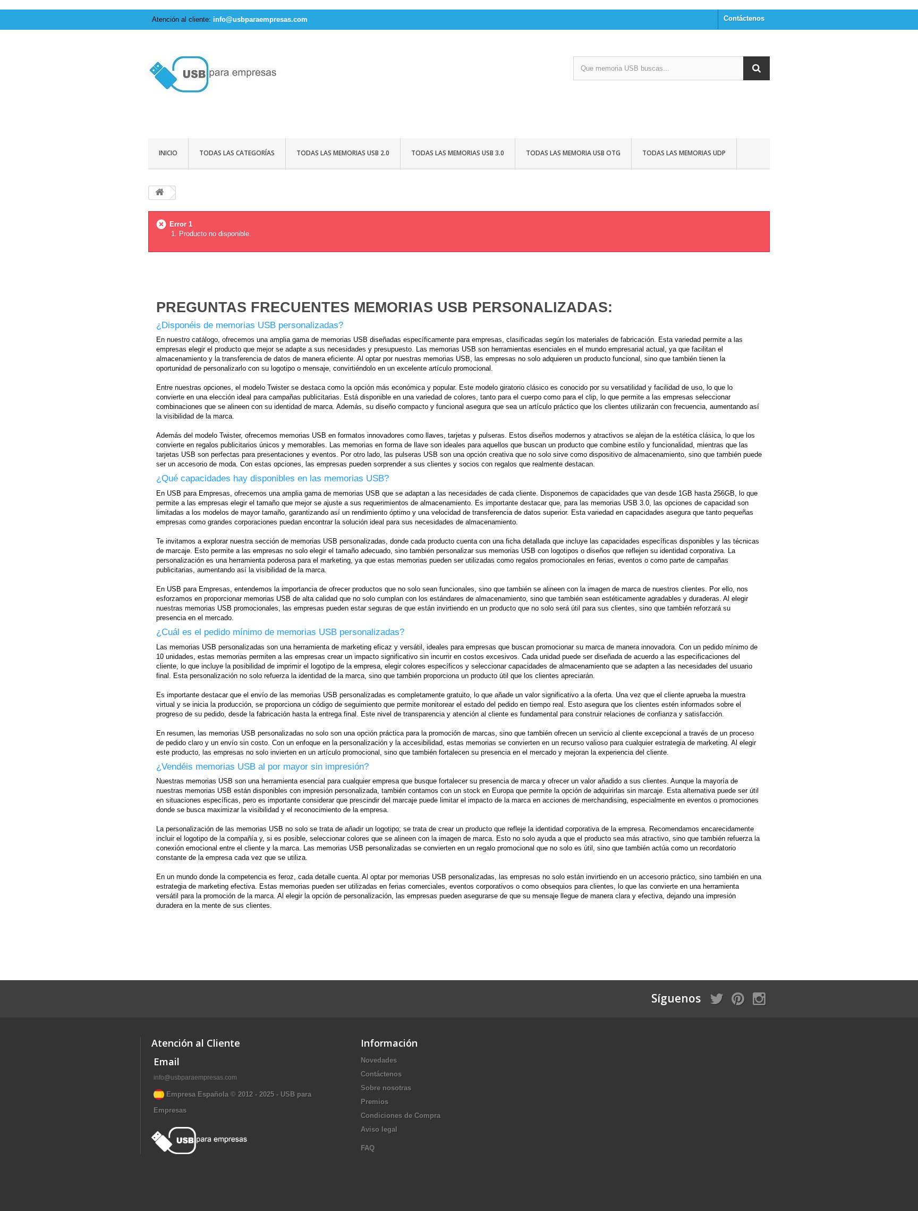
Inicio (168, 152)
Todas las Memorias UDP (684, 152)
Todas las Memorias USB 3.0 (457, 152)
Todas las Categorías (237, 152)
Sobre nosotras (386, 1088)
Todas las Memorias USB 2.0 (342, 152)
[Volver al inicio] (159, 192)
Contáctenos (744, 18)
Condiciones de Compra (400, 1116)
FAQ (368, 1148)
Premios (374, 1102)
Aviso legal (379, 1129)
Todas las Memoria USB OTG (573, 152)
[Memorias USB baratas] (246, 85)
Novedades (379, 1060)
